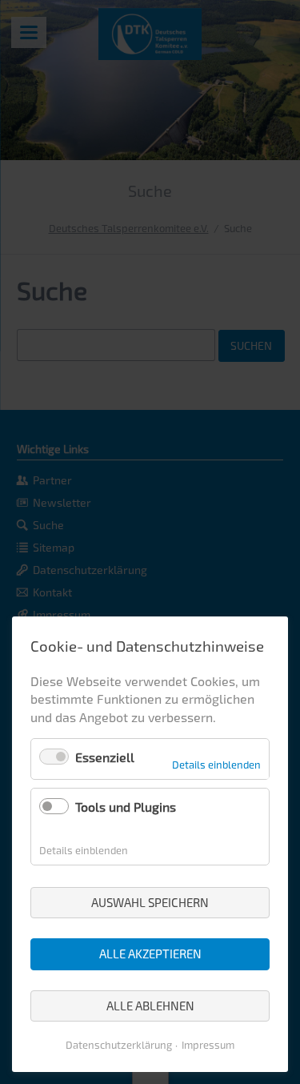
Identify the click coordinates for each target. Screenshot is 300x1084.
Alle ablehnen (150, 1005)
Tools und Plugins (125, 806)
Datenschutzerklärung (119, 1044)
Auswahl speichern (150, 902)
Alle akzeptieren (150, 953)
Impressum (208, 1044)
